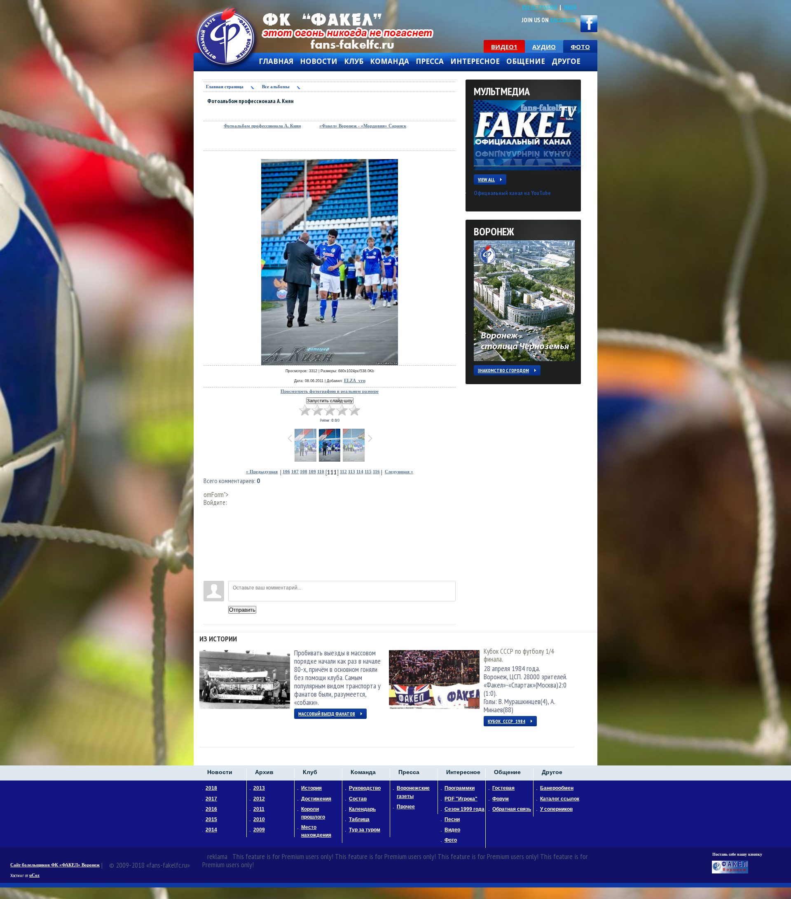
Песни (452, 819)
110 (320, 471)
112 (343, 471)
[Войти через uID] (210, 513)
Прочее (406, 807)
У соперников (556, 809)
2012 (259, 799)
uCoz (34, 875)
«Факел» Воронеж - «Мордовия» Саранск (362, 126)
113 (351, 471)
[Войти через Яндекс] (210, 550)
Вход (570, 7)
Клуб (353, 61)
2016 (211, 809)
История (311, 788)
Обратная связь (511, 809)
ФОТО (580, 46)
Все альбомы (276, 87)
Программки (460, 788)
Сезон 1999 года (464, 809)
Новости (318, 61)
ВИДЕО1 (504, 46)
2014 (211, 830)
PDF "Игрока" (461, 799)
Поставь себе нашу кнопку (737, 854)
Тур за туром (364, 830)
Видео (452, 830)
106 (286, 471)
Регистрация (539, 7)
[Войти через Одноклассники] (210, 574)
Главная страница (224, 87)
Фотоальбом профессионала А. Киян (262, 126)
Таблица (359, 819)
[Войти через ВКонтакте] (210, 525)
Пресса (430, 61)
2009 (259, 830)
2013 (259, 788)
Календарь (362, 809)
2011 (258, 809)
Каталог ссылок (559, 799)
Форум (500, 799)
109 (312, 471)
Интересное (475, 61)
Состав (358, 799)
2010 (259, 819)
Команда (389, 61)
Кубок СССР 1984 (506, 721)
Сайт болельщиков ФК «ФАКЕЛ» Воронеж (55, 865)
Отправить (242, 610)
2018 (211, 788)
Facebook (563, 20)
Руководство (365, 788)
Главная (276, 61)
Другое (566, 61)
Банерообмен (556, 788)
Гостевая (503, 788)
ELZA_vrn (354, 380)
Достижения (316, 799)
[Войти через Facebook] (210, 537)
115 (368, 471)
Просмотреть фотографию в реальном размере (330, 391)
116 (376, 471)
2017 (211, 799)
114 (359, 471)
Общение (525, 61)
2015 (211, 819)
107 (295, 471)
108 (303, 471)
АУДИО (544, 46)
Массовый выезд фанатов (326, 714)
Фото (451, 840)
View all (486, 179)
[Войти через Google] (210, 562)
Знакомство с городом (503, 370)
